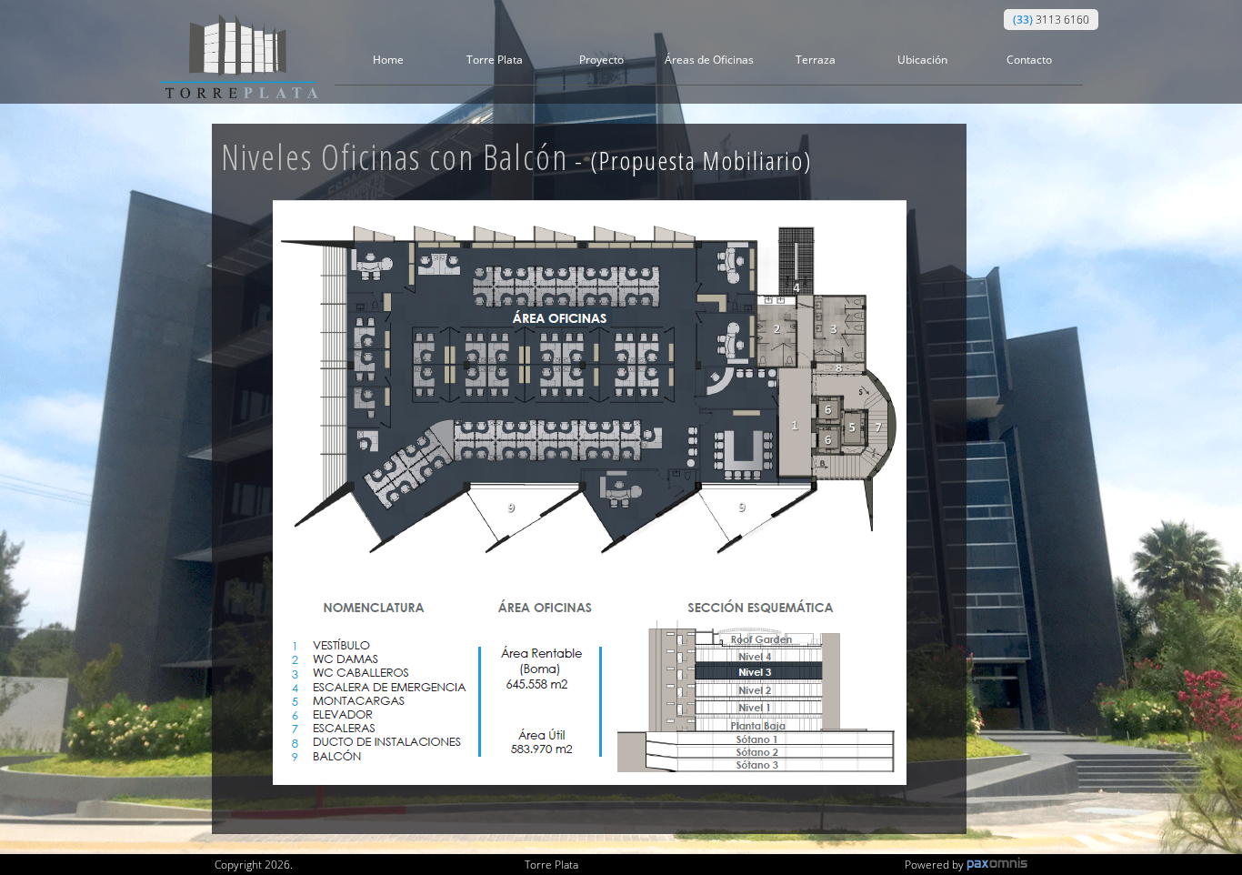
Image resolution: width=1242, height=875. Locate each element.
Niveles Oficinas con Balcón (517, 156)
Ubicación (922, 59)
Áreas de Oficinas (709, 59)
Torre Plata (494, 59)
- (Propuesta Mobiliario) (690, 160)
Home (388, 59)
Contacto (1029, 59)
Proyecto (601, 59)
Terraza (816, 59)
